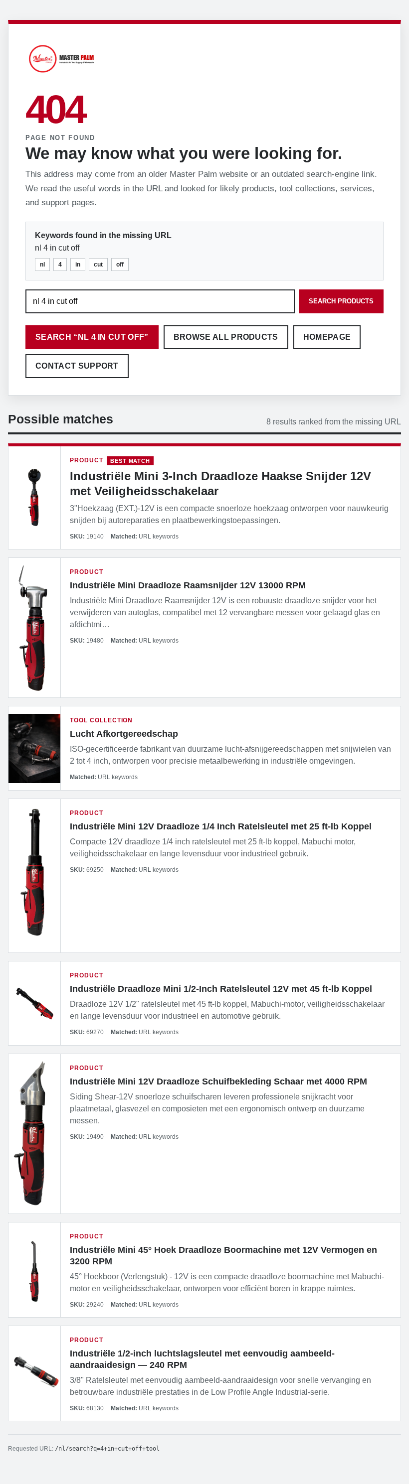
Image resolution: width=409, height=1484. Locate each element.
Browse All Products (226, 337)
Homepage (327, 337)
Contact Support (77, 366)
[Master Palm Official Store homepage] (61, 74)
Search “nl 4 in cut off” (92, 337)
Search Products (341, 301)
